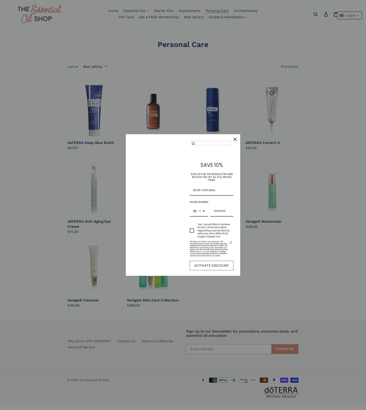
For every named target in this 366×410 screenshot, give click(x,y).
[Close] (235, 139)
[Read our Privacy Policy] (230, 242)
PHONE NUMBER (199, 202)
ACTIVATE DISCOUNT (211, 265)
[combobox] (199, 211)
